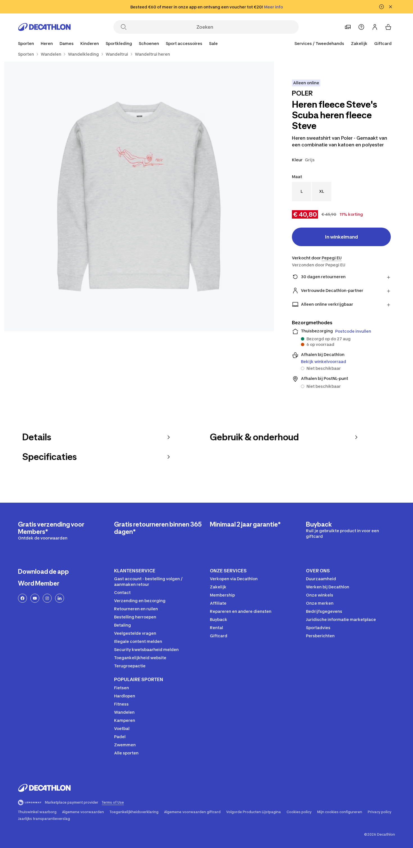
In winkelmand (341, 237)
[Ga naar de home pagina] (44, 27)
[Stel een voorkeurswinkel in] (348, 27)
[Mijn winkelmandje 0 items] (388, 27)
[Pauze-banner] (381, 6)
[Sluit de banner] (390, 6)
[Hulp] (361, 27)
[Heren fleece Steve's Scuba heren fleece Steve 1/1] (139, 196)
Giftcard (383, 43)
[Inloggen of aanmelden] (375, 27)
